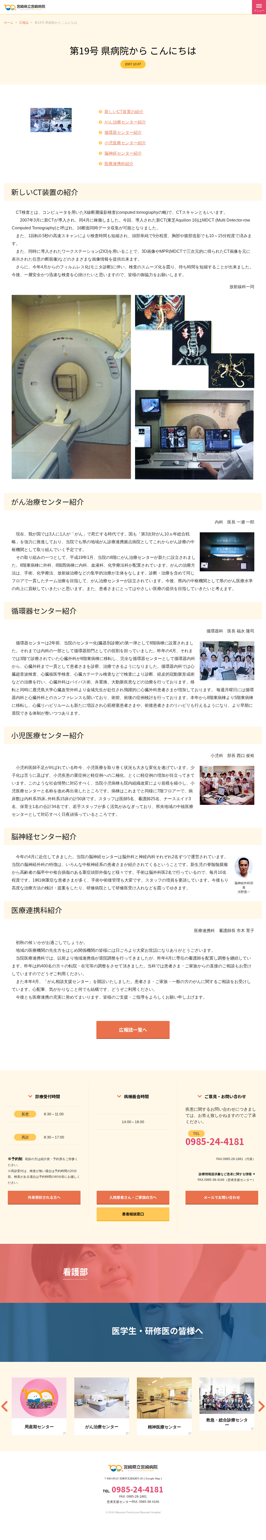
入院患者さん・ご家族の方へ (133, 1197)
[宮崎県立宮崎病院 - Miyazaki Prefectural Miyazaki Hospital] (24, 7)
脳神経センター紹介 (123, 153)
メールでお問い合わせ (222, 1197)
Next (261, 1406)
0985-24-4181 (214, 1141)
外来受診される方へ (44, 1197)
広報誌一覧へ (133, 1029)
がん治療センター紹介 (125, 122)
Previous (4, 1406)
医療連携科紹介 (119, 163)
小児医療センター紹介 (125, 143)
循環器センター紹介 (123, 132)
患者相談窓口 (133, 1214)
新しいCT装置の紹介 (123, 111)
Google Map (152, 1478)
